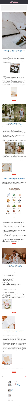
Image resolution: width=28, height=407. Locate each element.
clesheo (13, 51)
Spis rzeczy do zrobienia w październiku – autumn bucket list (14, 178)
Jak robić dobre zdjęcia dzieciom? (14, 123)
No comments (20, 51)
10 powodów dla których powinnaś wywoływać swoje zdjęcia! (14, 50)
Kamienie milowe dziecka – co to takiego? (14, 265)
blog (13, 9)
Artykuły (16, 51)
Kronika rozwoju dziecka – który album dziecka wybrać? (14, 330)
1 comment (20, 179)
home (12, 9)
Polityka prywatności (15, 2)
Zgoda (11, 2)
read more (14, 100)
